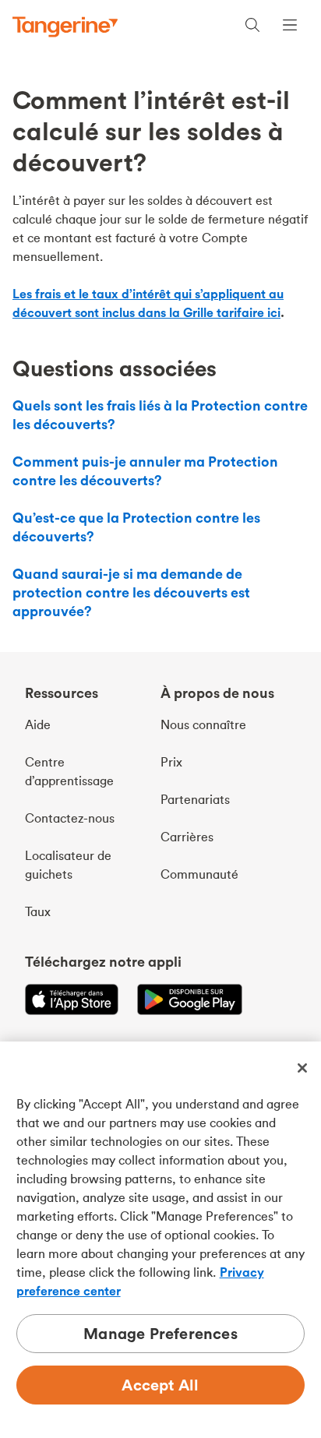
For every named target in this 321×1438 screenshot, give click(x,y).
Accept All (160, 1384)
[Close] (302, 1068)
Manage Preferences (160, 1333)
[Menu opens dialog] (290, 27)
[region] (160, 1239)
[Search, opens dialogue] (252, 27)
